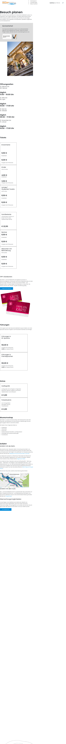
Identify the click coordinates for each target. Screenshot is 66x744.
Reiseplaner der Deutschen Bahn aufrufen (19, 453)
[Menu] (63, 3)
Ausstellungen (33, 2)
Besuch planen (34, 4)
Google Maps (8, 496)
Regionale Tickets (21, 458)
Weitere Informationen (6, 288)
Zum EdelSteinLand (5, 509)
